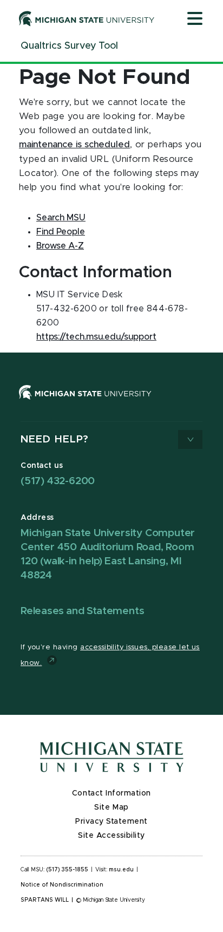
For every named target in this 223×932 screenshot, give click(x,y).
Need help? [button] (55, 439)
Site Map (111, 807)
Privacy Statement (111, 821)
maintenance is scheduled (74, 144)
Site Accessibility (111, 835)
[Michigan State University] (87, 18)
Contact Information (111, 793)
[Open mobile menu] (194, 19)
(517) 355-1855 (67, 869)
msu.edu (121, 869)
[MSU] (85, 403)
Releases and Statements (82, 611)
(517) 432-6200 (58, 481)
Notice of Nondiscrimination (62, 885)
